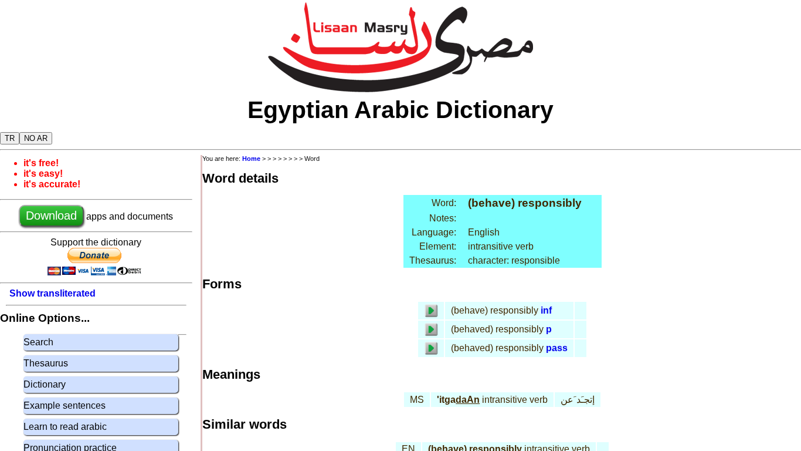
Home (251, 158)
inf (546, 310)
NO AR (35, 138)
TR (10, 138)
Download (51, 215)
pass (557, 348)
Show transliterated (52, 293)
